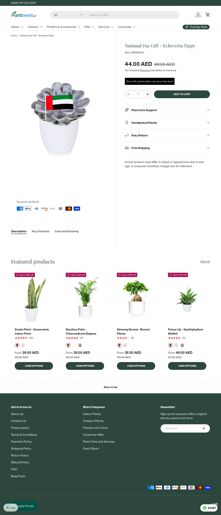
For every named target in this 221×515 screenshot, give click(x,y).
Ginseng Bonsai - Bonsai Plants (133, 331)
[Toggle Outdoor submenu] (41, 27)
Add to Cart (182, 94)
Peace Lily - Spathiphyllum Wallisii (185, 331)
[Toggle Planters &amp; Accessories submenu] (79, 27)
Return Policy (20, 455)
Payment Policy (21, 441)
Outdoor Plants (93, 421)
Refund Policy (20, 462)
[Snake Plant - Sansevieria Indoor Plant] (34, 298)
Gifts (87, 27)
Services (103, 27)
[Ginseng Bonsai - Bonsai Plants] (136, 298)
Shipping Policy (21, 448)
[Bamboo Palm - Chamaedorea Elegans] (85, 298)
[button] (208, 14)
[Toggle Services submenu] (112, 27)
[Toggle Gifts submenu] (93, 27)
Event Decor (91, 448)
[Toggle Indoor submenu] (22, 27)
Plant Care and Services (99, 441)
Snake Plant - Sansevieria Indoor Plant (32, 331)
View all (205, 261)
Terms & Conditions (24, 435)
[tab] (19, 231)
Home (14, 35)
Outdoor (33, 27)
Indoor (15, 27)
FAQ (14, 469)
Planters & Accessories (61, 27)
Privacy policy (20, 428)
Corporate (124, 27)
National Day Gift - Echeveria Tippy (37, 35)
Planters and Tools (95, 428)
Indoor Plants (92, 414)
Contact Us (18, 421)
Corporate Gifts (93, 435)
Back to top (110, 387)
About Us (17, 414)
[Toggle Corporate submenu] (134, 27)
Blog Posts (18, 476)
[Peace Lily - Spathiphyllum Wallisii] (187, 298)
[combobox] (114, 15)
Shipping (145, 70)
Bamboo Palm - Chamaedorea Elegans (81, 331)
